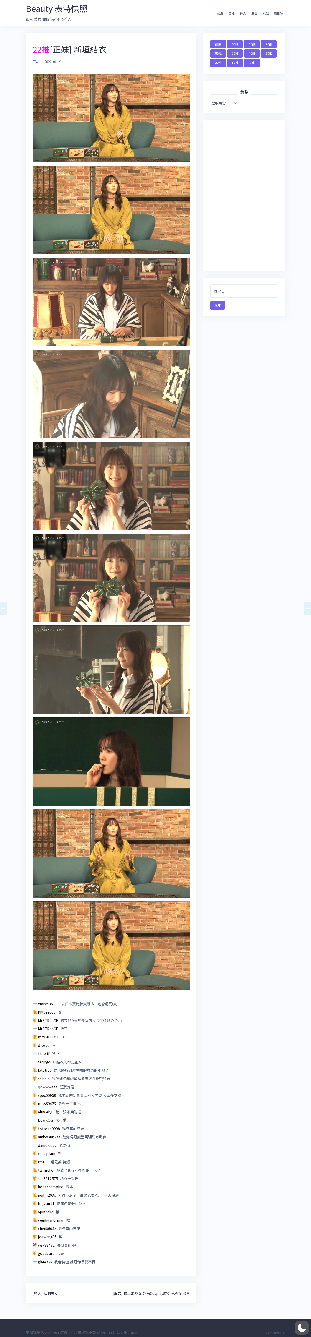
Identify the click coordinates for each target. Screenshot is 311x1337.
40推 (252, 53)
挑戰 (266, 13)
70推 (268, 44)
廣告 (254, 13)
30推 (268, 53)
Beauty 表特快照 (56, 8)
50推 (235, 53)
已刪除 (278, 13)
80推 (252, 44)
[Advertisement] (244, 195)
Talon (133, 1332)
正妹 (232, 13)
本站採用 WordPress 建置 (46, 1332)
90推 (235, 44)
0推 (252, 62)
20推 (218, 62)
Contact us (275, 1332)
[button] (302, 1328)
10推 (235, 62)
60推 (218, 53)
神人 (243, 13)
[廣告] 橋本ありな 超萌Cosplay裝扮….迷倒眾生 (151, 1293)
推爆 (220, 13)
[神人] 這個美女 (45, 1293)
